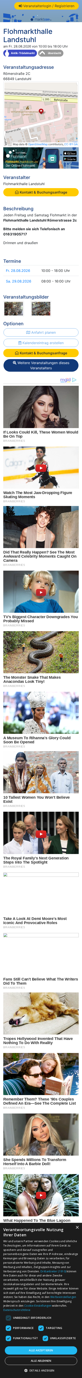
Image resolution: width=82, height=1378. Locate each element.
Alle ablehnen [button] (41, 1361)
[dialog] (41, 1300)
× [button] (77, 1227)
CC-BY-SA (71, 144)
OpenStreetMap (38, 144)
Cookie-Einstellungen (37, 1305)
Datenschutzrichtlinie (16, 1310)
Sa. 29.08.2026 (18, 281)
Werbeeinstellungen (63, 1297)
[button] (41, 1370)
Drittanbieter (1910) (53, 1271)
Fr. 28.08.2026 (18, 270)
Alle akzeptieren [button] (41, 1350)
